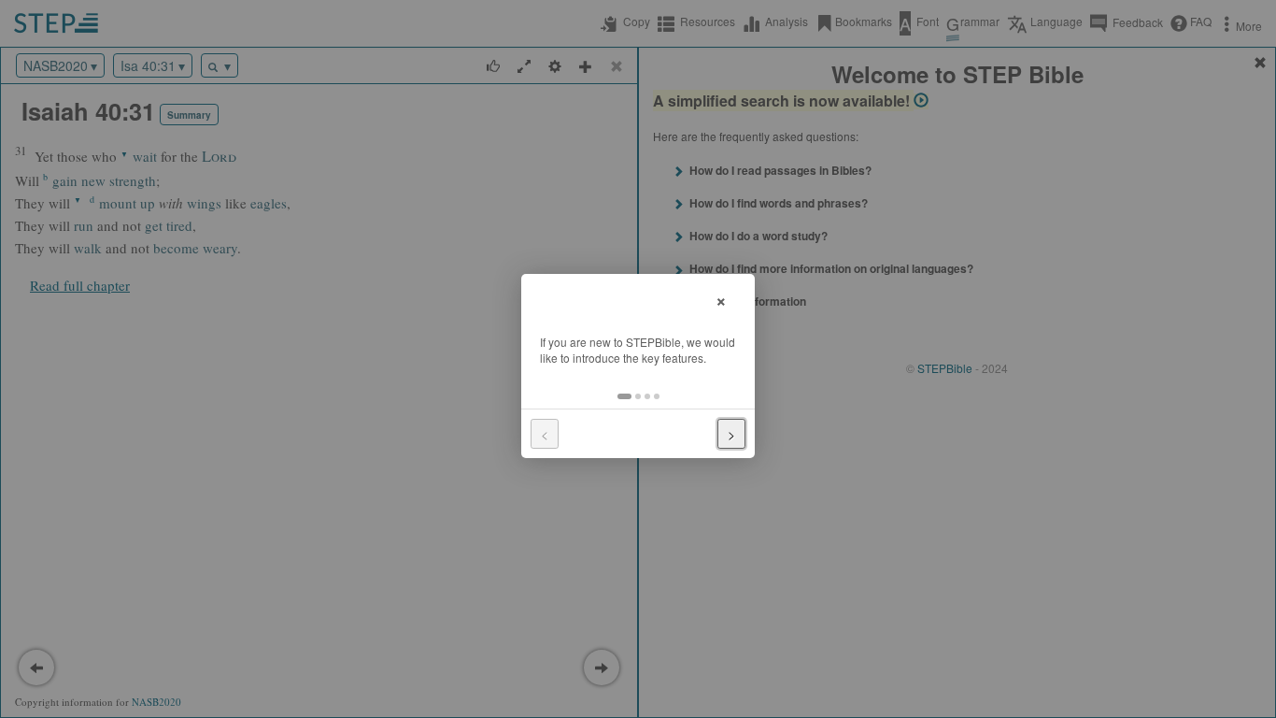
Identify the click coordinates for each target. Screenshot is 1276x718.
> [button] (731, 433)
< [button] (544, 433)
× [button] (721, 298)
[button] (624, 396)
